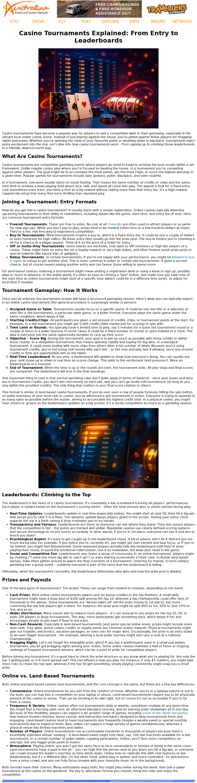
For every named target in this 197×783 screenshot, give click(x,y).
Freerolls (115, 224)
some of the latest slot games (165, 713)
